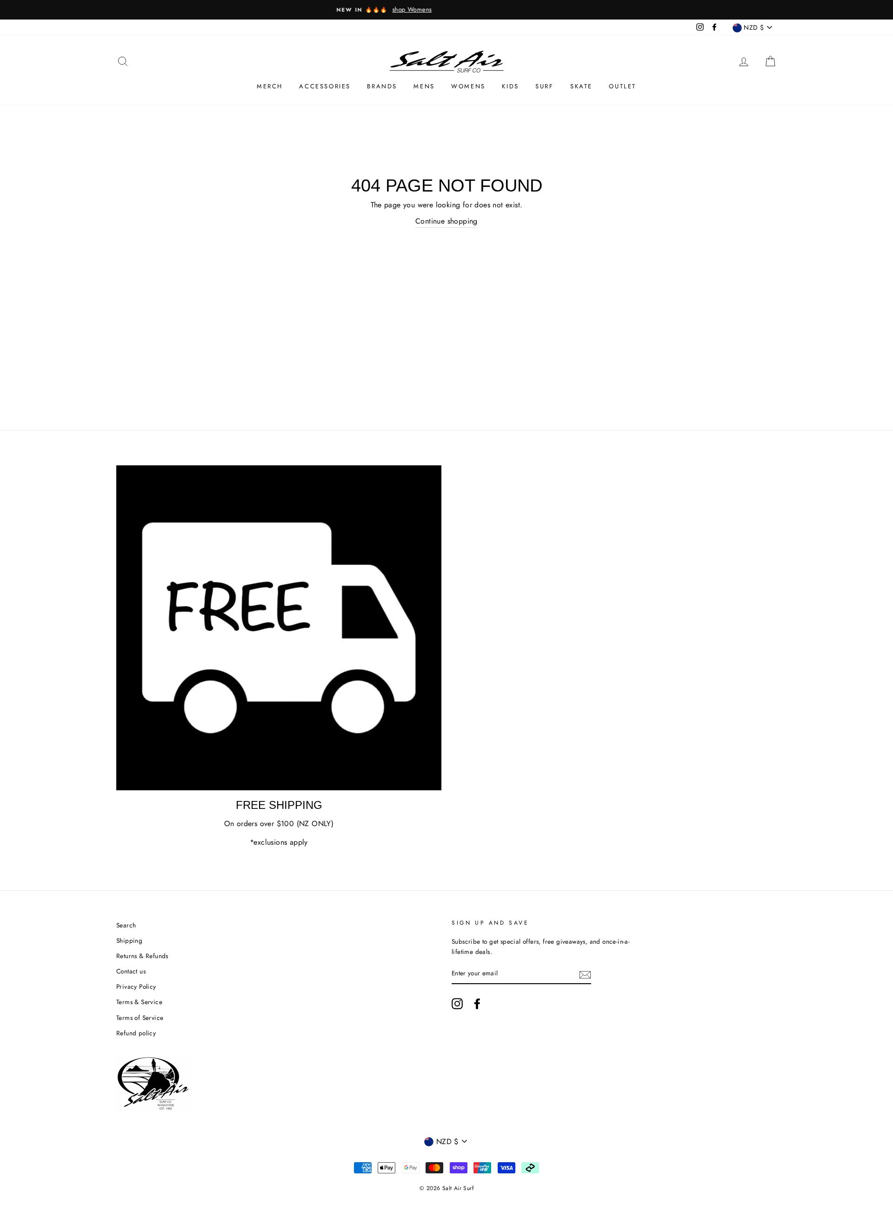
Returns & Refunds (142, 955)
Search (126, 925)
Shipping (129, 940)
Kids (510, 86)
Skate (581, 86)
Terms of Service (139, 1017)
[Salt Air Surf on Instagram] (457, 1003)
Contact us (131, 971)
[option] (446, 10)
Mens (423, 86)
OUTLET (622, 86)
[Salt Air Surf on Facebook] (477, 1003)
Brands (382, 86)
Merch (270, 86)
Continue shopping (446, 221)
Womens (468, 86)
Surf (544, 86)
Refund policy (136, 1033)
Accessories (325, 86)
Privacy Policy (136, 986)
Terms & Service (139, 1001)
